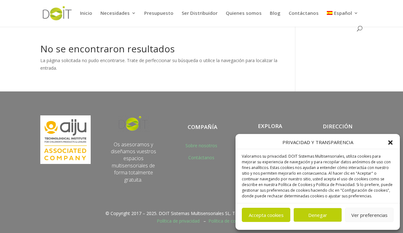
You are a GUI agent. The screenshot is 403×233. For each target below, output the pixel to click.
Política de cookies (227, 221)
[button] (390, 142)
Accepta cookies (266, 215)
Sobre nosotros (201, 146)
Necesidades (115, 13)
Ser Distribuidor (200, 13)
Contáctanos (304, 13)
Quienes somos (244, 13)
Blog (275, 13)
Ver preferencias (369, 215)
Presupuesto (158, 13)
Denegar (317, 215)
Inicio (86, 13)
